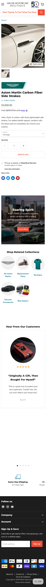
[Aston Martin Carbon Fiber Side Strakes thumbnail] (5, 73)
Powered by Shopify (23, 582)
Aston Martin (9, 100)
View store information (12, 169)
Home (3, 20)
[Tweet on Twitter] (8, 178)
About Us (9, 574)
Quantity (4, 140)
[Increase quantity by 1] (23, 145)
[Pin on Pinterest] (18, 178)
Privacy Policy (32, 574)
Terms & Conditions (23, 577)
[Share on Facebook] (3, 178)
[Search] (41, 12)
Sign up (37, 543)
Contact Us (20, 574)
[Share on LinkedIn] (13, 178)
